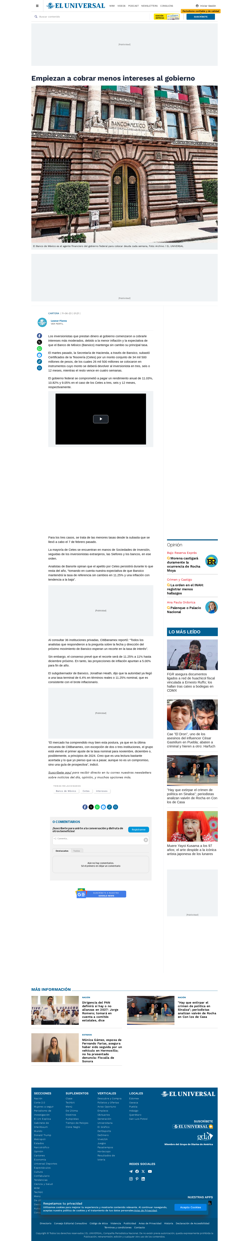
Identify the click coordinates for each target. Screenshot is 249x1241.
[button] (200, 17)
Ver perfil (57, 323)
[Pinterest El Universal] (137, 1179)
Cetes (86, 791)
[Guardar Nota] (39, 368)
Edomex (134, 1098)
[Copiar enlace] (39, 361)
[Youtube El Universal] (150, 1172)
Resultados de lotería (106, 1157)
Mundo (38, 1131)
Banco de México (66, 791)
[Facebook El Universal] (137, 1172)
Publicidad (130, 1223)
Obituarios (104, 1114)
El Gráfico (104, 1127)
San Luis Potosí (138, 1118)
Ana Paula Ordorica (181, 602)
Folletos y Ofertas (108, 1102)
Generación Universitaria (105, 1120)
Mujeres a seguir (44, 1106)
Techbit (38, 1192)
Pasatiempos (105, 1147)
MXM (112, 5)
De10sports (104, 1131)
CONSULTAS (166, 5)
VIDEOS (121, 5)
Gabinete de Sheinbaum (41, 1125)
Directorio (45, 1223)
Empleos (103, 1110)
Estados (39, 1143)
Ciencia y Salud (43, 1184)
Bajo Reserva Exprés (182, 552)
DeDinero (103, 1135)
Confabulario (41, 1175)
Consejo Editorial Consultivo (70, 1223)
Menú (37, 1196)
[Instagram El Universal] (131, 1179)
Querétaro (135, 1114)
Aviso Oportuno (107, 1106)
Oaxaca (133, 1102)
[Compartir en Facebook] (39, 335)
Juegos (102, 1143)
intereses (101, 791)
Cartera (53, 313)
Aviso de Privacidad (150, 1223)
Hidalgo (133, 1110)
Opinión (174, 545)
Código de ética (99, 1223)
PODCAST (133, 5)
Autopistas (72, 1118)
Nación (38, 1098)
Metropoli (40, 1139)
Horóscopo (104, 1151)
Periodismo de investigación (42, 1112)
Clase (69, 1098)
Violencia (115, 1223)
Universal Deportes (45, 1163)
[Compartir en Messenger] (39, 355)
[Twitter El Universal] (143, 1172)
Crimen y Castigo (179, 579)
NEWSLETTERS (149, 5)
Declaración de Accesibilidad (192, 1223)
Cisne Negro (73, 1127)
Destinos (71, 1114)
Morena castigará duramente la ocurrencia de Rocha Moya (183, 564)
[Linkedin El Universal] (143, 1179)
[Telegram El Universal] (131, 1172)
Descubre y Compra (110, 1098)
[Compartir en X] (39, 342)
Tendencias (41, 1180)
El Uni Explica (42, 1118)
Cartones (39, 1155)
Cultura (38, 1171)
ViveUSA (103, 1139)
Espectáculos (42, 1167)
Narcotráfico (41, 1147)
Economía (40, 1159)
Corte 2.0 (39, 1102)
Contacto (139, 1227)
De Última (72, 1110)
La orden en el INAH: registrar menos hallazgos (185, 589)
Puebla (133, 1106)
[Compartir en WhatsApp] (39, 348)
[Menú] (37, 6)
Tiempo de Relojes (77, 1123)
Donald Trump (42, 1135)
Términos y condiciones (117, 1227)
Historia (168, 1223)
